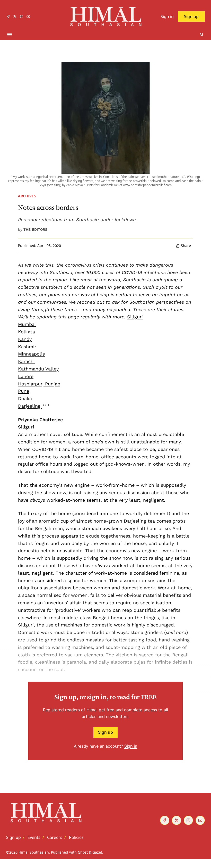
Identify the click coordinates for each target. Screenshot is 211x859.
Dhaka (25, 398)
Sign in (130, 746)
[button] (13, 837)
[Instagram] (22, 16)
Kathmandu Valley (38, 368)
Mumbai (27, 324)
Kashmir (27, 346)
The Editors (35, 229)
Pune (23, 391)
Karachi (26, 361)
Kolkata (26, 331)
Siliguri (135, 316)
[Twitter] (15, 16)
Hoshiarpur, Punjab (39, 383)
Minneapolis (31, 354)
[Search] (202, 34)
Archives (27, 195)
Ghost (83, 852)
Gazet (97, 852)
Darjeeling (30, 406)
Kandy (25, 339)
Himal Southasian (34, 852)
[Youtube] (28, 16)
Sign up (105, 732)
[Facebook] (8, 16)
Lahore (25, 376)
